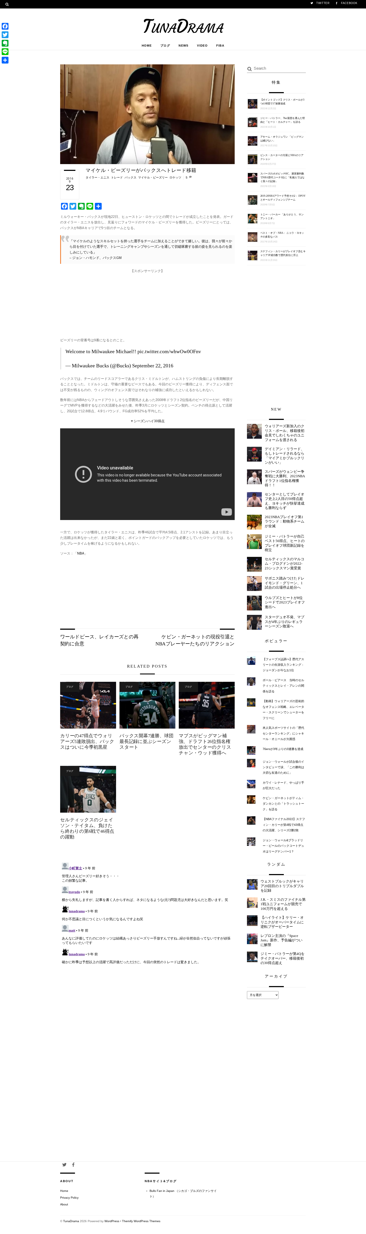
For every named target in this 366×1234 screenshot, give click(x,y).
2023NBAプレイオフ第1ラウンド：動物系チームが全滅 (284, 521)
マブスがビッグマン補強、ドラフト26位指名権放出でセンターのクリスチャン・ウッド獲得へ (205, 744)
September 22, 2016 (152, 365)
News (184, 45)
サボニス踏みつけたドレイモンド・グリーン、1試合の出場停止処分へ (284, 582)
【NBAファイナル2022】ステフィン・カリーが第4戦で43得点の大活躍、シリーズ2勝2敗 (284, 824)
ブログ (165, 45)
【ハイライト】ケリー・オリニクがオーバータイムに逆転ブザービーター (282, 922)
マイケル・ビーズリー (153, 177)
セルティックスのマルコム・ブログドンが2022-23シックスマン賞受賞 (284, 563)
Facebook (348, 3)
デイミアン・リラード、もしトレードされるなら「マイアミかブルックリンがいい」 (284, 456)
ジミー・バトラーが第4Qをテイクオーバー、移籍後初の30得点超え (283, 958)
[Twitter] (5, 34)
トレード (117, 177)
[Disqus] (147, 914)
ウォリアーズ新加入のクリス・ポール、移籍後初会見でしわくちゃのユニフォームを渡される (284, 433)
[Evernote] (5, 43)
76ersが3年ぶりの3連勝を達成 (283, 749)
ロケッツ (175, 177)
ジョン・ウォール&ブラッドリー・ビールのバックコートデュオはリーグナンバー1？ (283, 845)
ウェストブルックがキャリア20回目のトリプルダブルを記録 (282, 885)
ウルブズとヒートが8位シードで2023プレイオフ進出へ (285, 602)
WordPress (111, 1221)
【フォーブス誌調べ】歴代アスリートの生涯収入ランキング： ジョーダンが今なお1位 (283, 664)
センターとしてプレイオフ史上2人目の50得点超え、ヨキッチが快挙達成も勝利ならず (284, 501)
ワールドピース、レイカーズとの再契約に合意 (99, 640)
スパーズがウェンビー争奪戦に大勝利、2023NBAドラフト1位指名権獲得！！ (285, 478)
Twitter (322, 3)
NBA (80, 553)
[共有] (5, 60)
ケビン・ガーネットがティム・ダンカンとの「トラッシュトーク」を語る (283, 803)
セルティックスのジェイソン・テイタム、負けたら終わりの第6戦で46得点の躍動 (87, 828)
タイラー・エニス (97, 177)
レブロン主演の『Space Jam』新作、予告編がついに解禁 (281, 940)
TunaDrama (71, 1221)
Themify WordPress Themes (141, 1221)
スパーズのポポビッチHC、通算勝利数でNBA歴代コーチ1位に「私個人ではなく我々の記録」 (282, 177)
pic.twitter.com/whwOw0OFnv (169, 351)
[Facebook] (5, 26)
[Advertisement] (147, 303)
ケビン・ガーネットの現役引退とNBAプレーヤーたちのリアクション (194, 640)
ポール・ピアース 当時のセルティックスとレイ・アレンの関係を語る (283, 685)
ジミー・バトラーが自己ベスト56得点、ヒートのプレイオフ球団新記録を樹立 (285, 543)
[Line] (5, 51)
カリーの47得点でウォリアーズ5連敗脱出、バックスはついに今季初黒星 (87, 741)
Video (202, 45)
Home (147, 45)
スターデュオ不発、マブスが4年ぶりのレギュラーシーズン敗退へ (284, 621)
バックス (130, 177)
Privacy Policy (69, 1197)
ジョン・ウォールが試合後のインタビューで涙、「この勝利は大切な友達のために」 (283, 767)
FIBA (220, 45)
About (64, 1204)
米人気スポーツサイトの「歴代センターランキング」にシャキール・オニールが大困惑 (283, 733)
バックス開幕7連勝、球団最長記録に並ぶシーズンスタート (146, 741)
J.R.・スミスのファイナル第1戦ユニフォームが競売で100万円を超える (283, 904)
